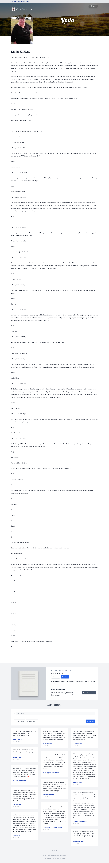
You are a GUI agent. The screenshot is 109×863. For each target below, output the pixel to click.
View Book (55, 677)
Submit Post (90, 721)
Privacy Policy (49, 855)
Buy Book (65, 677)
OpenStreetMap (56, 858)
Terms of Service (59, 855)
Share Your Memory (89, 693)
